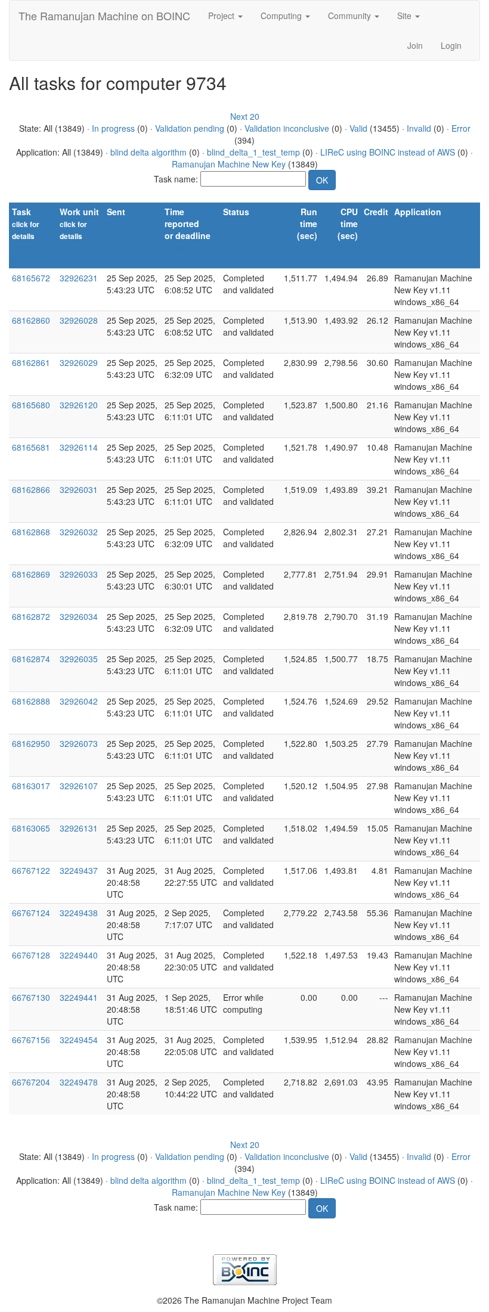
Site (405, 15)
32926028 (79, 320)
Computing (282, 15)
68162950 (31, 743)
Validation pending (189, 128)
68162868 (31, 532)
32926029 (79, 362)
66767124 (31, 913)
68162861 (31, 362)
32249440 (79, 955)
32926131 (79, 828)
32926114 (79, 447)
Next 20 (244, 116)
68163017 (31, 786)
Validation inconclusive (286, 128)
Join (415, 45)
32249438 (79, 913)
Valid (358, 128)
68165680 (31, 405)
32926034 (79, 616)
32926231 (79, 278)
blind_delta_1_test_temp (253, 152)
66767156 (31, 1040)
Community (350, 15)
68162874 (31, 659)
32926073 (79, 743)
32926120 (79, 405)
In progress (113, 128)
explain (177, 248)
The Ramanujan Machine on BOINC (104, 15)
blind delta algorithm (148, 152)
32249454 (79, 1040)
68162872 (31, 616)
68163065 (31, 828)
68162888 (31, 701)
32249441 (79, 997)
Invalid (419, 128)
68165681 (31, 447)
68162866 (31, 489)
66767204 (31, 1082)
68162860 (31, 320)
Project (222, 15)
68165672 (31, 278)
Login (451, 45)
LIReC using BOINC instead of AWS (387, 152)
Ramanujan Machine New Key (229, 164)
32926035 (79, 659)
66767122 (31, 870)
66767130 (31, 997)
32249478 (79, 1082)
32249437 (79, 870)
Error (461, 128)
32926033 (79, 574)
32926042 (79, 701)
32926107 (79, 786)
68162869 (31, 574)
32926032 (79, 532)
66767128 (31, 955)
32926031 (79, 489)
